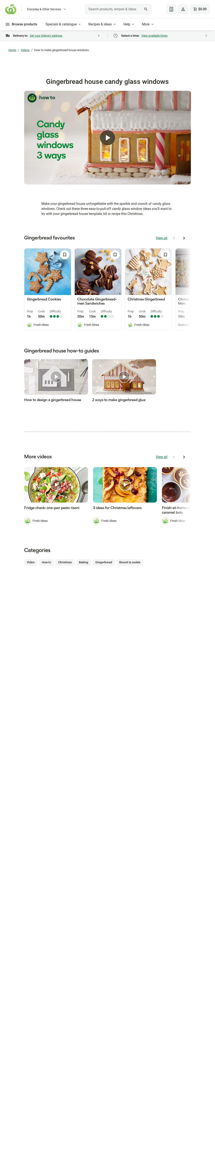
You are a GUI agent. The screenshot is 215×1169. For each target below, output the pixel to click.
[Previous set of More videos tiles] (174, 457)
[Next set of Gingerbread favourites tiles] (184, 238)
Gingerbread (103, 562)
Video (31, 562)
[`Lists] (171, 9)
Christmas (65, 562)
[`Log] (183, 9)
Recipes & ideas (100, 24)
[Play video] (107, 137)
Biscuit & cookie (129, 562)
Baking (83, 562)
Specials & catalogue (61, 24)
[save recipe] (64, 254)
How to (46, 562)
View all (161, 238)
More (145, 24)
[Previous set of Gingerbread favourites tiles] (174, 238)
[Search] (146, 9)
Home (12, 50)
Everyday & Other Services (44, 9)
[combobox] (118, 9)
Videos (25, 50)
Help (126, 24)
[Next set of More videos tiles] (184, 457)
